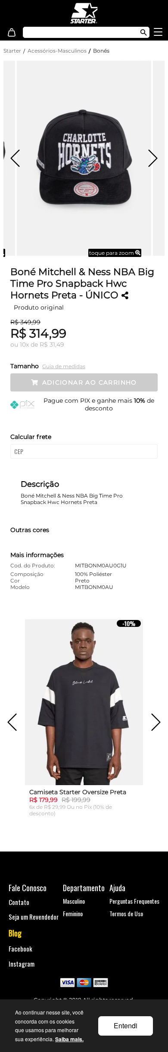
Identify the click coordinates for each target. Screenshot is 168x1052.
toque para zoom (112, 253)
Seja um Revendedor (34, 916)
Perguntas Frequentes (134, 900)
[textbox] (76, 32)
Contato (19, 902)
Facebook (20, 948)
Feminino (73, 913)
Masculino (74, 900)
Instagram (21, 963)
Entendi (125, 1025)
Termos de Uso (126, 913)
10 (24, 344)
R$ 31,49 (52, 344)
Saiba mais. (69, 1039)
